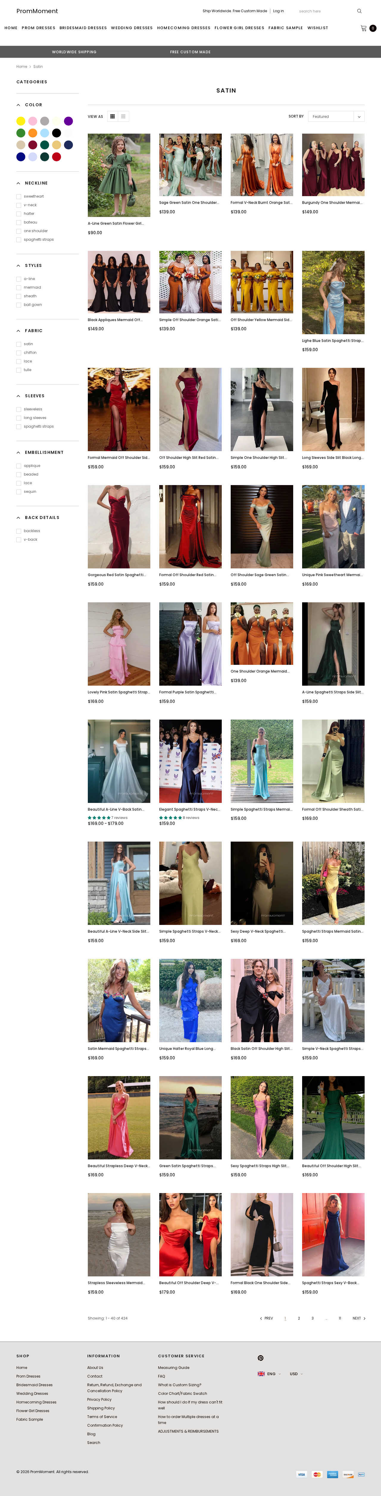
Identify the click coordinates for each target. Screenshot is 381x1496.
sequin (30, 491)
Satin (38, 66)
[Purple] (68, 121)
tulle (27, 369)
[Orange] (32, 133)
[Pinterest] (260, 1358)
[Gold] (56, 144)
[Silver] (44, 121)
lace (28, 361)
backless (32, 530)
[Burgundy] (32, 144)
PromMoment (37, 11)
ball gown (33, 304)
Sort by (296, 116)
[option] (74, 52)
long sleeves (35, 417)
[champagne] (20, 144)
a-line (29, 278)
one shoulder (36, 230)
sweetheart (34, 196)
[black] (56, 133)
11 (340, 1318)
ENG (271, 1374)
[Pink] (32, 121)
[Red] (56, 156)
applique (32, 465)
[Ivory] (56, 121)
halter (29, 213)
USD (294, 1374)
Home (21, 66)
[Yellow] (20, 121)
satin (28, 343)
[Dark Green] (44, 156)
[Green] (20, 133)
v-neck (30, 204)
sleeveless (33, 409)
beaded (31, 474)
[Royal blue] (20, 156)
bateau (30, 222)
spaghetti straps (39, 239)
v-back (30, 539)
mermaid (32, 287)
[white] (68, 133)
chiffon (30, 352)
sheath (30, 295)
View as (95, 116)
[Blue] (44, 133)
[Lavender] (32, 156)
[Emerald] (44, 144)
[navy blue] (68, 144)
